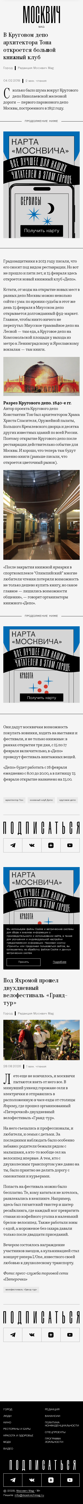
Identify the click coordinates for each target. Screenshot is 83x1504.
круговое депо (67, 800)
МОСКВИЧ (41, 15)
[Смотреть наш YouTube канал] (70, 845)
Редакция (52, 1409)
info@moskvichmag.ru (29, 1495)
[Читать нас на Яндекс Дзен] (51, 845)
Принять (23, 962)
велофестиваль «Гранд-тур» (21, 1290)
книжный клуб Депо (41, 800)
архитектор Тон (14, 800)
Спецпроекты (55, 1432)
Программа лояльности (54, 1440)
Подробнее (59, 962)
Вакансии (52, 1416)
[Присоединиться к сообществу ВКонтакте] (31, 845)
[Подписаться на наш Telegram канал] (12, 845)
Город (8, 68)
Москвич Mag (25, 1491)
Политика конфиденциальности (62, 1424)
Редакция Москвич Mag (36, 68)
